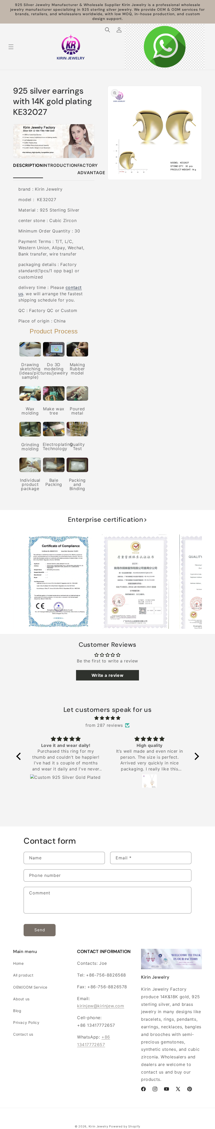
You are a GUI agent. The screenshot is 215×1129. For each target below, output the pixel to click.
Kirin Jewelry (98, 1126)
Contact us (23, 1034)
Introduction (60, 165)
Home (18, 963)
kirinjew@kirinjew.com (100, 1005)
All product (23, 975)
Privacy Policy (26, 1022)
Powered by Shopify (124, 1126)
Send (39, 929)
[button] (11, 47)
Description (28, 165)
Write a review (107, 675)
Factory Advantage (91, 169)
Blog (17, 1010)
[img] (107, 718)
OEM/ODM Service (30, 987)
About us (21, 999)
